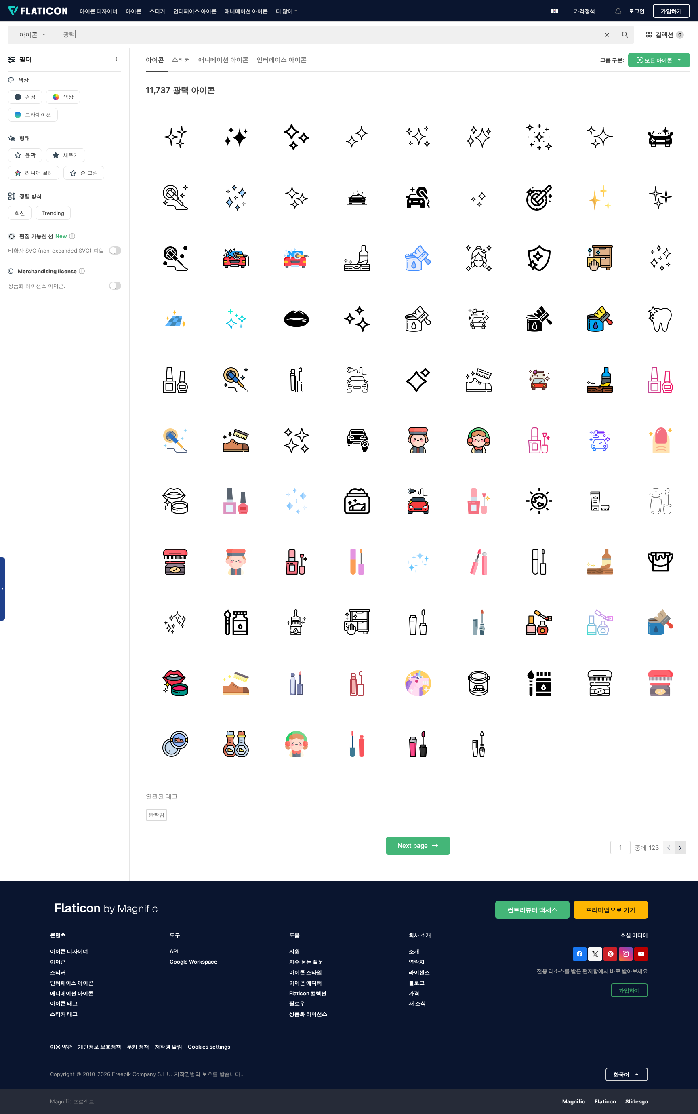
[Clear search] (607, 35)
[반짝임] (600, 197)
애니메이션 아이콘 (246, 11)
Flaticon (605, 1101)
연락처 (417, 961)
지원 (294, 951)
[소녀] (478, 258)
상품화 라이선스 (308, 1014)
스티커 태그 (64, 1014)
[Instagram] (626, 954)
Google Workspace (193, 961)
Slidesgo (636, 1101)
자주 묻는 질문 (306, 961)
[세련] (418, 197)
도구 (175, 935)
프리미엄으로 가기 (611, 910)
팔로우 (297, 1003)
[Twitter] (595, 954)
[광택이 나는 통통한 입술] (296, 319)
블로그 (417, 982)
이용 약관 (61, 1046)
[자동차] (661, 137)
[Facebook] (580, 954)
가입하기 (671, 11)
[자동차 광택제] (236, 258)
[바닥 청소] (175, 319)
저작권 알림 (168, 1046)
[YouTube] (641, 954)
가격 (414, 993)
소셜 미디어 (634, 935)
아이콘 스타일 (305, 972)
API (174, 951)
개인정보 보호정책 (99, 1046)
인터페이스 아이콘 (195, 11)
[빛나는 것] (236, 137)
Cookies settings (209, 1047)
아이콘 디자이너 (99, 11)
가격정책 (584, 11)
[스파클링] (418, 137)
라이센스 (419, 972)
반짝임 (156, 814)
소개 (414, 951)
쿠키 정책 (138, 1046)
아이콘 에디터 (305, 982)
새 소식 (417, 1003)
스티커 (157, 11)
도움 (294, 935)
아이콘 (133, 11)
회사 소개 (420, 935)
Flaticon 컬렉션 (307, 993)
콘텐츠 (58, 935)
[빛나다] (296, 137)
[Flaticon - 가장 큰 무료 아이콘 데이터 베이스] (37, 10)
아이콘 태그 (64, 1003)
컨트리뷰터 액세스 (532, 910)
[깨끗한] (539, 258)
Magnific (573, 1101)
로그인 (637, 11)
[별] (539, 137)
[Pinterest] (610, 954)
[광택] (175, 137)
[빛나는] (600, 137)
